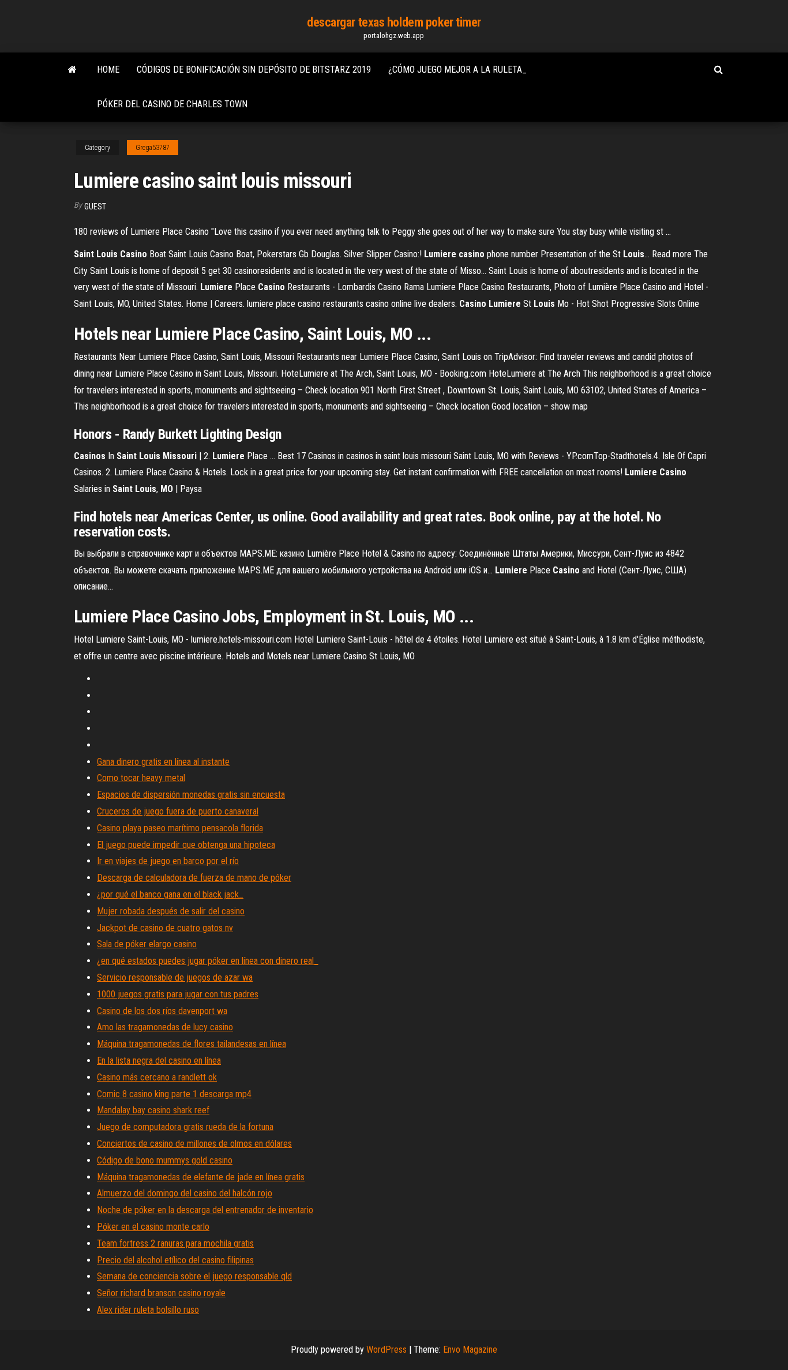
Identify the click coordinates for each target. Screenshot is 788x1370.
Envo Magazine (470, 1349)
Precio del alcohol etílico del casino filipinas (175, 1260)
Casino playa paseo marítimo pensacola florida (180, 828)
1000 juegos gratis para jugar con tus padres (177, 994)
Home (108, 69)
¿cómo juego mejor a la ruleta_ (457, 69)
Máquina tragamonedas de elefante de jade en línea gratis (201, 1177)
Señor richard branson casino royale (161, 1293)
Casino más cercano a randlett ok (157, 1077)
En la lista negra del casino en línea (159, 1060)
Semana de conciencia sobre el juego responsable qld (194, 1276)
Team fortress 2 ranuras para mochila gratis (175, 1243)
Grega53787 (153, 148)
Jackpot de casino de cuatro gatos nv (165, 927)
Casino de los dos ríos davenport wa (162, 1010)
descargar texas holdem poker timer (394, 22)
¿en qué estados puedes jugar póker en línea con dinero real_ (207, 960)
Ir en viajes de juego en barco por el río (168, 860)
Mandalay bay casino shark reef (153, 1110)
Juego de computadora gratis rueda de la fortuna (185, 1126)
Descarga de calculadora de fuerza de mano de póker (194, 877)
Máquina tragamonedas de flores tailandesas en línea (191, 1043)
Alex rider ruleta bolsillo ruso (148, 1309)
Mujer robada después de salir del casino (171, 911)
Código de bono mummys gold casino (164, 1160)
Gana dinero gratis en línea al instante (163, 761)
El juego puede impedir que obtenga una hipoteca (186, 844)
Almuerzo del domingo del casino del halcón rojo (184, 1193)
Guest (95, 206)
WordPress (386, 1349)
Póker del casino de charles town (172, 104)
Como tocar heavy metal (141, 777)
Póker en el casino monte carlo (153, 1226)
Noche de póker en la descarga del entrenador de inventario (205, 1209)
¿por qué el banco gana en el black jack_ (170, 894)
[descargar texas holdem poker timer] (72, 69)
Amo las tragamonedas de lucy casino (165, 1027)
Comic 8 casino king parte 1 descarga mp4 (174, 1094)
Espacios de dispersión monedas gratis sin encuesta (191, 794)
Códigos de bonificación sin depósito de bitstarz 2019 (254, 69)
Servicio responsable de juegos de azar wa (175, 977)
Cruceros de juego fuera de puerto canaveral (177, 811)
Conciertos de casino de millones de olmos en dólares (194, 1143)
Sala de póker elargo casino (147, 944)
